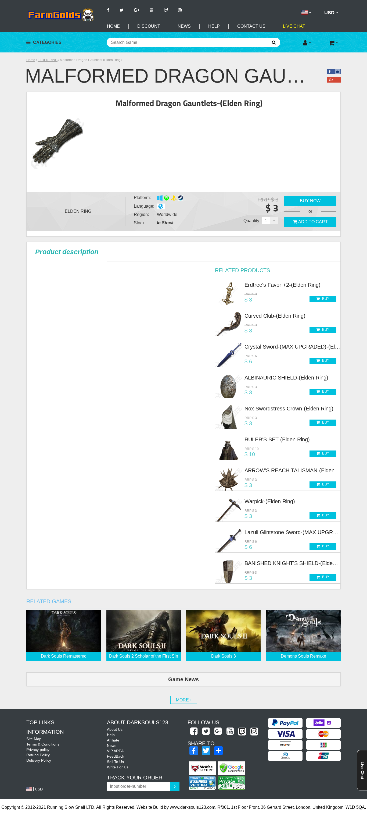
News (184, 26)
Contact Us (251, 26)
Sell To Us (115, 762)
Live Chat (294, 26)
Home (113, 26)
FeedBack (115, 756)
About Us (115, 729)
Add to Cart (313, 221)
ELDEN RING (47, 60)
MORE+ (183, 700)
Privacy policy (37, 749)
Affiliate (113, 740)
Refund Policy (38, 755)
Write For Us (117, 767)
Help (214, 26)
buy (325, 299)
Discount (148, 26)
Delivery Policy (38, 760)
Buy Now (310, 200)
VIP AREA (115, 751)
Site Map (33, 739)
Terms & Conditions (42, 744)
